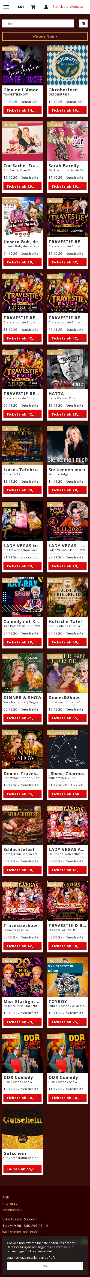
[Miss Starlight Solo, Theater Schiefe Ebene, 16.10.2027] (22, 977)
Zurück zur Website (67, 6)
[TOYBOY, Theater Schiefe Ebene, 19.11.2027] (67, 977)
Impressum (11, 1203)
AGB (5, 1197)
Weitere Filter (44, 36)
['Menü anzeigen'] (6, 6)
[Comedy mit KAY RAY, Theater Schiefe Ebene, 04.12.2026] (22, 597)
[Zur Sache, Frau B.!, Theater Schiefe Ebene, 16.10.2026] (22, 141)
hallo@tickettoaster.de (20, 1231)
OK (45, 1266)
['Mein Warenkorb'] (33, 6)
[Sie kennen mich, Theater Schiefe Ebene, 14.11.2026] (67, 445)
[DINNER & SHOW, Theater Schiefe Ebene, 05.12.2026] (22, 673)
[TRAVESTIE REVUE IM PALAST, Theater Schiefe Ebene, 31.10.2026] (22, 293)
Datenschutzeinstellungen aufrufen (32, 1257)
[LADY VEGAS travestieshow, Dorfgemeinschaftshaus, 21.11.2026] (22, 521)
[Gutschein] (22, 1129)
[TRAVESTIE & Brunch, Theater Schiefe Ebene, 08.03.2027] (67, 901)
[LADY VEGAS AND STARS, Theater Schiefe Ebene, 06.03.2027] (67, 825)
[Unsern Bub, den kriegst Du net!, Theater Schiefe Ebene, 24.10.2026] (22, 217)
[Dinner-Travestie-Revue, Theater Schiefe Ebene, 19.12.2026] (22, 749)
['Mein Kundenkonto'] (46, 6)
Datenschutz (12, 1209)
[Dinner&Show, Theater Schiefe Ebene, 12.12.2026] (67, 673)
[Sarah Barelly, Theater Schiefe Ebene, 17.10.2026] (67, 141)
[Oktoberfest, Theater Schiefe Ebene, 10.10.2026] (67, 65)
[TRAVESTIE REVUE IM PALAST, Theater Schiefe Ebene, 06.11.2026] (67, 293)
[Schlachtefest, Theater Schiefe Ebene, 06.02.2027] (22, 825)
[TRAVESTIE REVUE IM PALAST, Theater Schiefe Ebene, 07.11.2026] (22, 369)
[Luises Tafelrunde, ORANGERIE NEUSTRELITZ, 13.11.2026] (22, 445)
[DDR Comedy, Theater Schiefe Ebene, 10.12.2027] (22, 1053)
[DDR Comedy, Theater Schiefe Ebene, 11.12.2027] (67, 1053)
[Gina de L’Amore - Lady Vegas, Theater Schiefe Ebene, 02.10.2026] (22, 65)
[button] (20, 6)
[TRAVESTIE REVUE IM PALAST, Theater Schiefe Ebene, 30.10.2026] (67, 217)
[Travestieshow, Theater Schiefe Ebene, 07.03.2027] (22, 901)
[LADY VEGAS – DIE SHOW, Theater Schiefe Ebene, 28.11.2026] (67, 521)
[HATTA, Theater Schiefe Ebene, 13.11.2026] (67, 369)
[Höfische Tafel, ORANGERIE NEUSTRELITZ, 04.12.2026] (67, 597)
